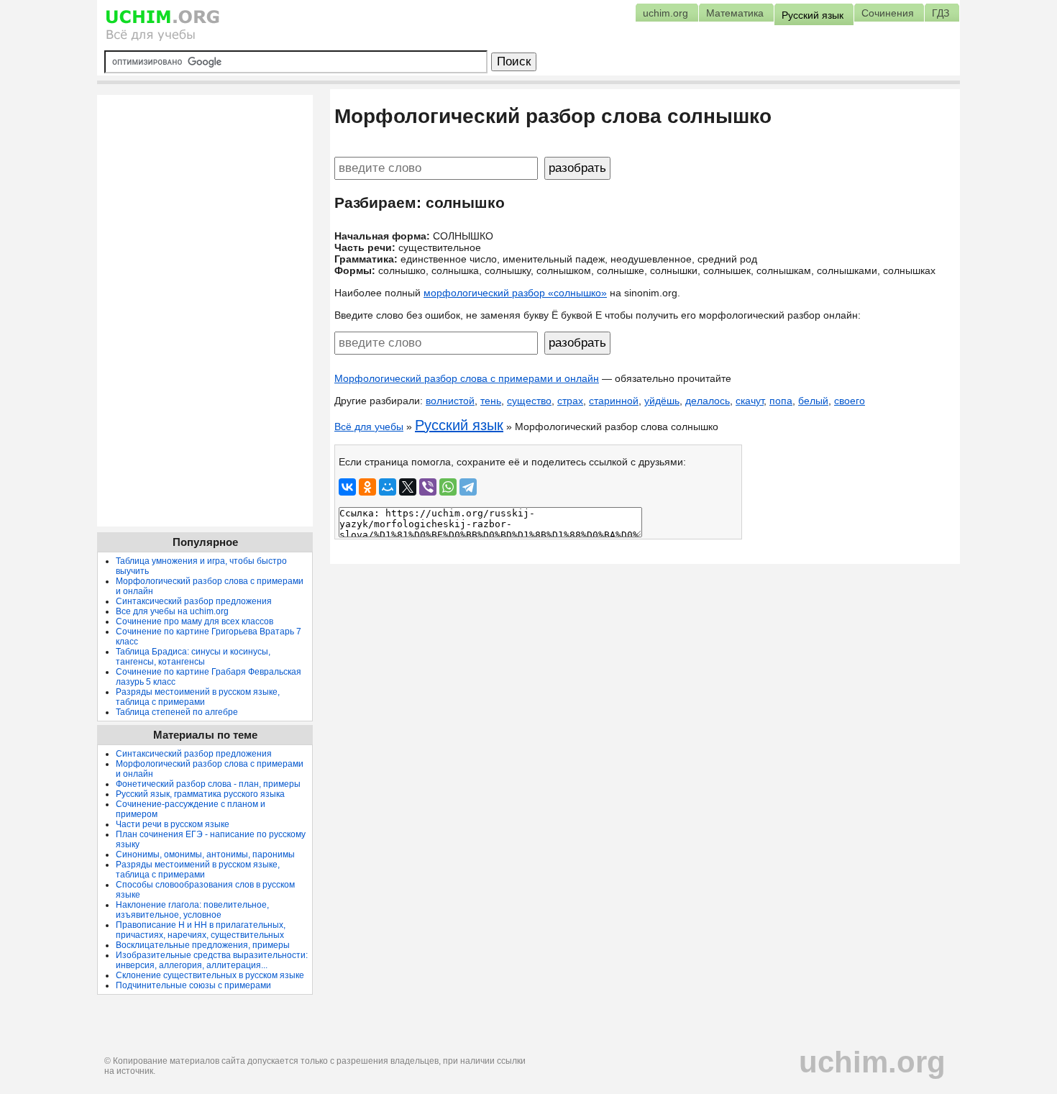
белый (813, 400)
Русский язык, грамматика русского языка (200, 794)
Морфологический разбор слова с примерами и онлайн (466, 378)
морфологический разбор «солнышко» (515, 292)
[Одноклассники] (367, 487)
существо (529, 400)
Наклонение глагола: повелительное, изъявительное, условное (192, 910)
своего (849, 400)
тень (490, 400)
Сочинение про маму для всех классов (194, 621)
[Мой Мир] (387, 487)
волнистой (450, 400)
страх (570, 400)
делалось (707, 400)
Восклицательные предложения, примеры (203, 945)
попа (780, 400)
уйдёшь (662, 400)
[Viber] (427, 487)
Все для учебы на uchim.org (172, 611)
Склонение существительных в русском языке (210, 975)
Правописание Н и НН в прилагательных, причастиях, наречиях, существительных (200, 930)
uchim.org (872, 1062)
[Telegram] (468, 487)
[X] (407, 487)
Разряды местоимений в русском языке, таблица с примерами (198, 697)
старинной (614, 400)
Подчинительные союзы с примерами (193, 985)
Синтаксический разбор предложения (194, 601)
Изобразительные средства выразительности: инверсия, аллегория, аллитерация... (212, 960)
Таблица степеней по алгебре (177, 712)
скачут (750, 400)
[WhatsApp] (448, 487)
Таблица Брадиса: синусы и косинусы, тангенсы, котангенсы (193, 657)
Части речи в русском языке (172, 824)
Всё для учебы (368, 426)
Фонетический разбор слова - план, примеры (208, 784)
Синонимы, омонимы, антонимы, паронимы (205, 854)
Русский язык (459, 425)
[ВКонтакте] (347, 487)
